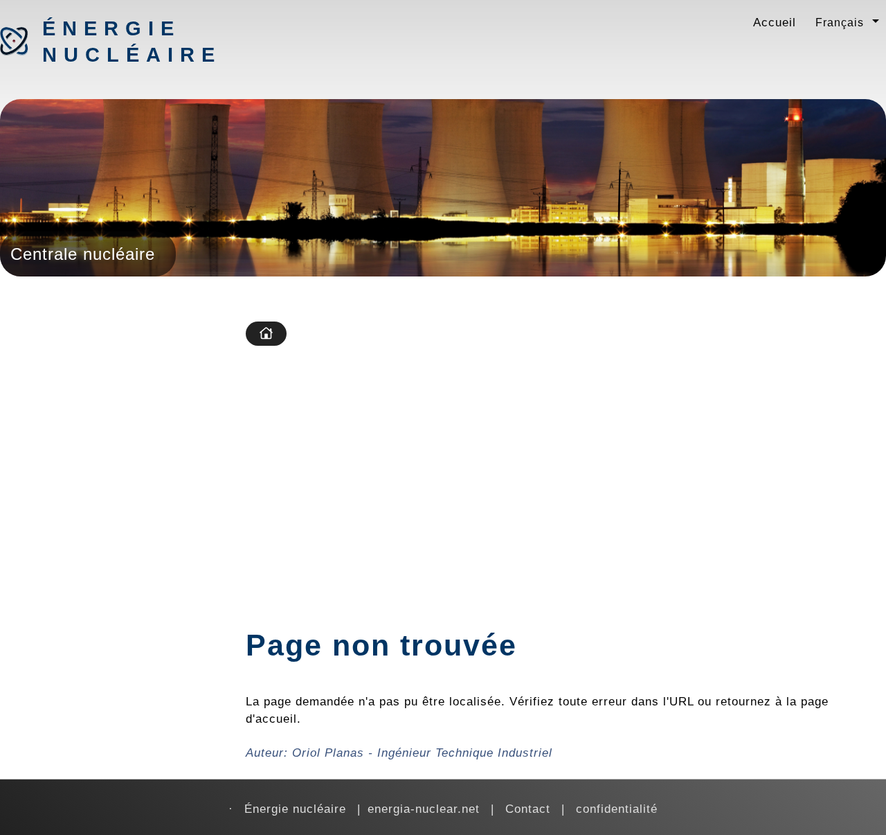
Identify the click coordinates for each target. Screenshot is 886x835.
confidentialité (617, 809)
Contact (527, 809)
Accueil (774, 22)
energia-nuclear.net (424, 809)
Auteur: (399, 752)
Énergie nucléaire (115, 41)
